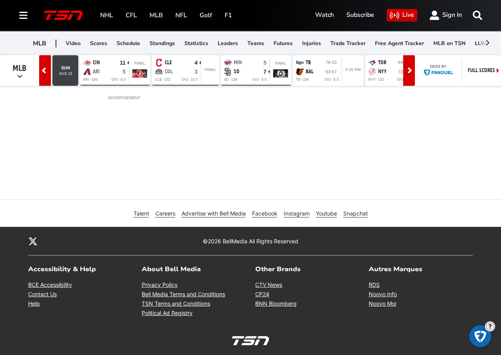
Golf (206, 15)
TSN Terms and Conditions (176, 303)
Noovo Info (383, 294)
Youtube (326, 213)
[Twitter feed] (33, 241)
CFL (131, 15)
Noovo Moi (382, 303)
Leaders (228, 43)
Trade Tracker (348, 43)
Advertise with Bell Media (214, 213)
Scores (98, 43)
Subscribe (360, 15)
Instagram (297, 213)
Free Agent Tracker (399, 43)
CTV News (268, 284)
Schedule (128, 43)
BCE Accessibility (50, 284)
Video (73, 43)
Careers (165, 213)
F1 (228, 15)
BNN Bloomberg (276, 303)
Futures (283, 43)
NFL (181, 15)
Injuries (311, 43)
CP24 (262, 294)
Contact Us (42, 294)
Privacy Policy (160, 284)
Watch (324, 15)
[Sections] (23, 15)
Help (34, 303)
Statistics (196, 43)
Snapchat (355, 213)
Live (408, 15)
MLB (156, 15)
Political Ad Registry (167, 313)
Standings (162, 43)
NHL (106, 15)
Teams (255, 43)
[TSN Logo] (63, 15)
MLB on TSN (449, 43)
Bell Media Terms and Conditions (183, 294)
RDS (374, 284)
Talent (141, 213)
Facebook (265, 213)
